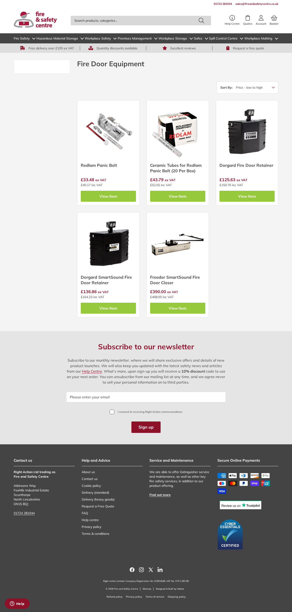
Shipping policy (177, 596)
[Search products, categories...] (201, 20)
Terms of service (155, 596)
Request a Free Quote (98, 506)
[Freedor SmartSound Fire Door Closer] (177, 243)
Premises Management (135, 38)
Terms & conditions (95, 534)
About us (88, 472)
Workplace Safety (98, 38)
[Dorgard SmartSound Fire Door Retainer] (108, 243)
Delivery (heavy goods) (98, 499)
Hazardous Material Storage (57, 38)
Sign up (146, 427)
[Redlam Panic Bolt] (108, 131)
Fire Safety (22, 38)
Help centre (90, 520)
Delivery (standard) (95, 492)
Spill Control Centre (223, 38)
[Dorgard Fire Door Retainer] (247, 131)
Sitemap (147, 588)
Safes (198, 38)
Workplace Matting (258, 38)
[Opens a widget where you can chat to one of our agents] (17, 604)
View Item (108, 196)
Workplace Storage (173, 38)
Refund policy (115, 596)
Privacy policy (91, 527)
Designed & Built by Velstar (170, 588)
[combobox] (141, 20)
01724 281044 (24, 513)
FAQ (85, 513)
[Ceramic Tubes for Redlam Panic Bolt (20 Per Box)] (177, 131)
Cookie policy (91, 486)
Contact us (90, 479)
